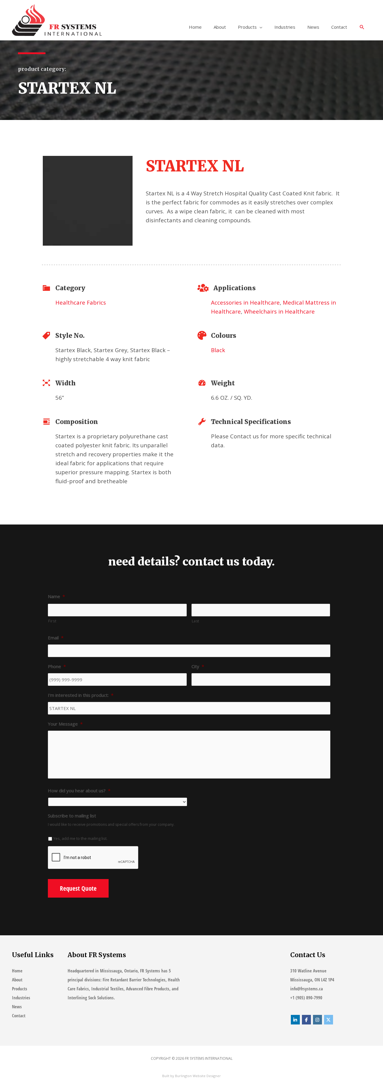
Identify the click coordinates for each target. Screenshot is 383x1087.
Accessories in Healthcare (245, 302)
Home (195, 27)
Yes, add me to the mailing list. (80, 838)
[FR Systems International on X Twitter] (328, 1019)
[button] (362, 27)
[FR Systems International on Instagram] (317, 1019)
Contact (339, 27)
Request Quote (78, 888)
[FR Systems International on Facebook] (306, 1019)
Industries (284, 27)
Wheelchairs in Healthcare (279, 311)
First (52, 621)
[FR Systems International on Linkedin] (295, 1019)
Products (247, 27)
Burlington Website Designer (198, 1076)
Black (218, 350)
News (313, 27)
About (220, 27)
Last (196, 621)
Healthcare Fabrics (80, 302)
